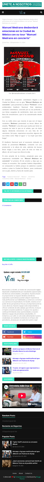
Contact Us (28, 473)
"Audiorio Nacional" (13, 177)
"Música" (24, 177)
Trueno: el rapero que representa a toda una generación (26, 369)
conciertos (31, 177)
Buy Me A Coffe (7, 264)
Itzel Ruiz (6, 42)
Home (15, 473)
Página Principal (7, 19)
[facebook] (11, 332)
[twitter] (32, 332)
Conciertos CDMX (7, 179)
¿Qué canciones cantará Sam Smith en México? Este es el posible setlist (27, 462)
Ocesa (16, 19)
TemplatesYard (20, 477)
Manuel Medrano (20, 179)
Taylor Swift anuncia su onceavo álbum (25, 443)
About (21, 473)
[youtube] (11, 337)
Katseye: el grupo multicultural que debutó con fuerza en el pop (26, 359)
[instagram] (32, 337)
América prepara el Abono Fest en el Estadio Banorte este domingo (26, 350)
